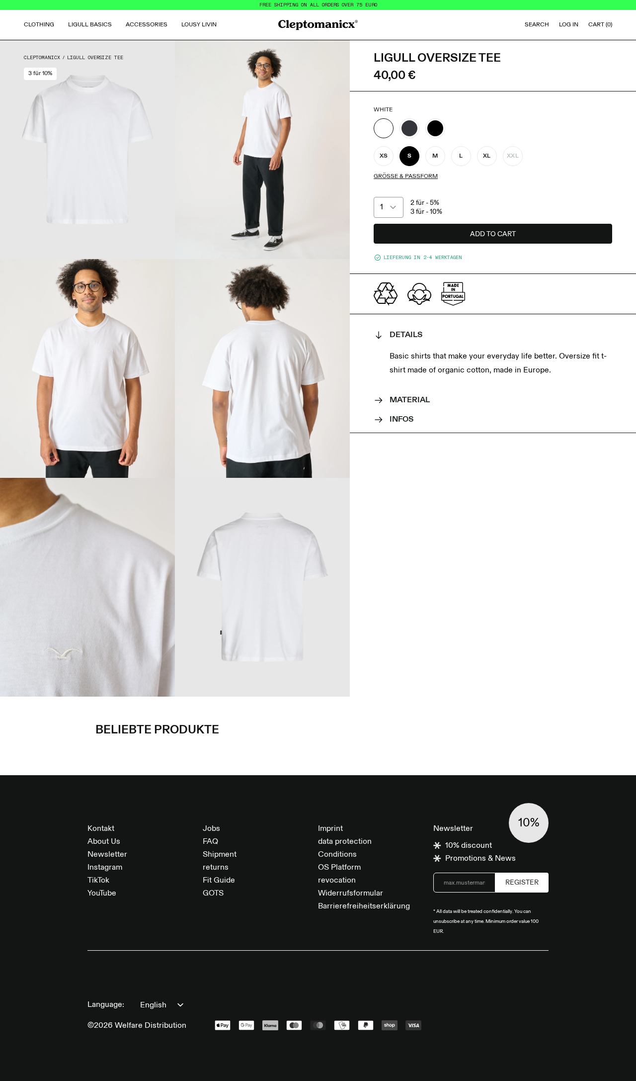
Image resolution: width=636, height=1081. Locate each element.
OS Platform (339, 868)
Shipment (220, 855)
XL (487, 156)
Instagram (104, 868)
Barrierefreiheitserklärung (364, 906)
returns (216, 868)
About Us (103, 842)
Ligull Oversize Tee (95, 57)
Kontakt (100, 829)
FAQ (210, 842)
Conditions (337, 855)
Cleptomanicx (42, 57)
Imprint (330, 829)
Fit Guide (219, 881)
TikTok (98, 881)
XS (384, 156)
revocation (337, 881)
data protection (345, 842)
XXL (513, 156)
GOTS (213, 894)
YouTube (101, 894)
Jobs (211, 829)
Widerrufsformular (350, 894)
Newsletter (107, 855)
